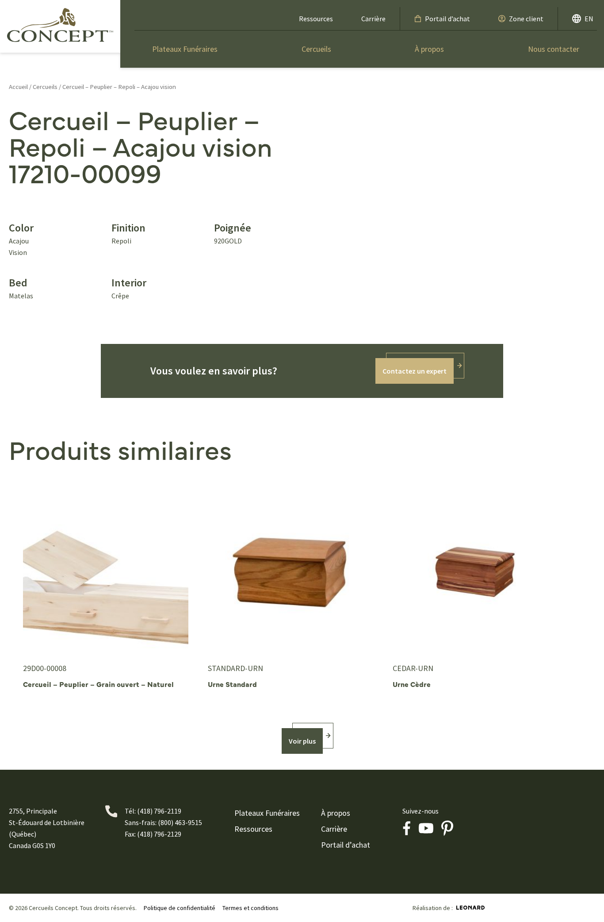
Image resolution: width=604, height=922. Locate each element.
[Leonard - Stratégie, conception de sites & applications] (470, 908)
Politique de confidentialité (179, 908)
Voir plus (302, 741)
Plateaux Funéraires (185, 49)
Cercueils (316, 49)
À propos (429, 49)
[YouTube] (426, 828)
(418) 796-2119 (159, 810)
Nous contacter (553, 49)
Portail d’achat (447, 18)
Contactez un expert (414, 370)
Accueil (18, 87)
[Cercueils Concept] (60, 24)
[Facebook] (406, 828)
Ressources (316, 18)
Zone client (526, 18)
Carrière (373, 18)
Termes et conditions (250, 908)
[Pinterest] (447, 828)
